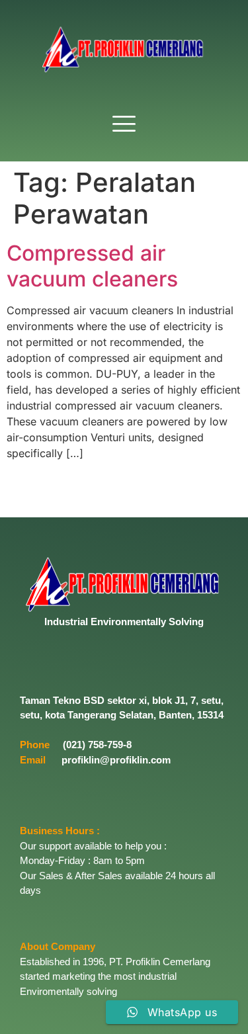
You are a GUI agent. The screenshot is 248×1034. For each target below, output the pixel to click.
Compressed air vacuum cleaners (92, 265)
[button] (124, 125)
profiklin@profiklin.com (116, 759)
